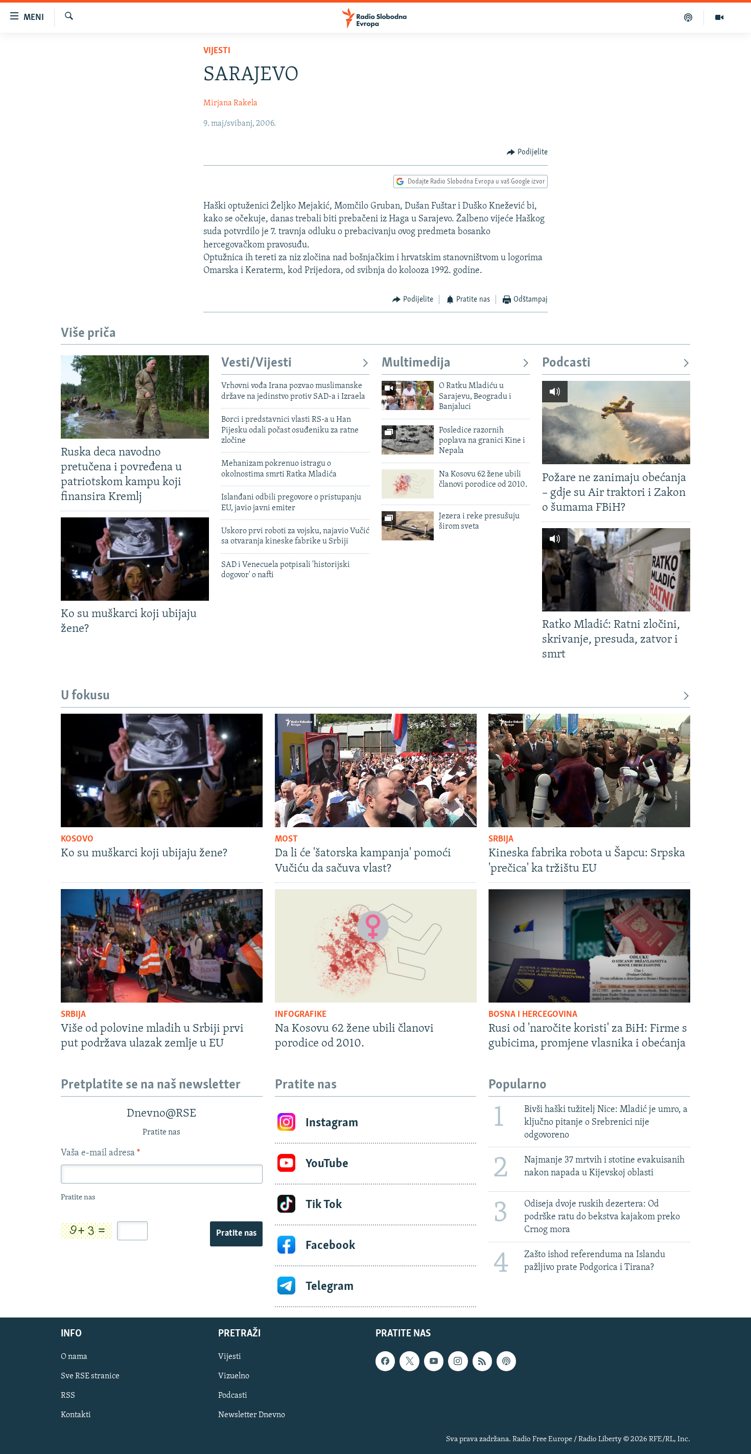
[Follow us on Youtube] (433, 1361)
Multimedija (416, 363)
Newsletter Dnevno (251, 1415)
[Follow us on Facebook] (385, 1361)
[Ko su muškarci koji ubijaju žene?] (135, 559)
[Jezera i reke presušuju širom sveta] (408, 525)
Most (286, 839)
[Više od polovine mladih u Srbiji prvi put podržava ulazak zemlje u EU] (162, 946)
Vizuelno (233, 1376)
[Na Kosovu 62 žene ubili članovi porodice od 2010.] (408, 483)
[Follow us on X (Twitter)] (409, 1361)
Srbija (500, 839)
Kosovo (77, 839)
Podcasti (566, 363)
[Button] (527, 152)
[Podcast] (688, 17)
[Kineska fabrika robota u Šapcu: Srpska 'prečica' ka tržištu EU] (589, 770)
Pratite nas (236, 1233)
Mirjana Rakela (230, 103)
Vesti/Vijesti (256, 363)
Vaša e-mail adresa (100, 1153)
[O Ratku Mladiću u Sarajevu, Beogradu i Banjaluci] (408, 395)
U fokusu (85, 696)
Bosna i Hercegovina (532, 1014)
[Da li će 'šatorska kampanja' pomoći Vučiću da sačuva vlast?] (376, 770)
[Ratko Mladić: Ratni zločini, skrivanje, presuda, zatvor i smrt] (616, 569)
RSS (68, 1396)
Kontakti (76, 1415)
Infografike (300, 1014)
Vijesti (216, 51)
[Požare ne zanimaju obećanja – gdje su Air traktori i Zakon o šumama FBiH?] (616, 422)
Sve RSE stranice (90, 1376)
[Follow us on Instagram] (457, 1361)
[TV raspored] (506, 1361)
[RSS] (482, 1361)
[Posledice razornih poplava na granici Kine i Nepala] (408, 440)
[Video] (719, 17)
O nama (74, 1357)
